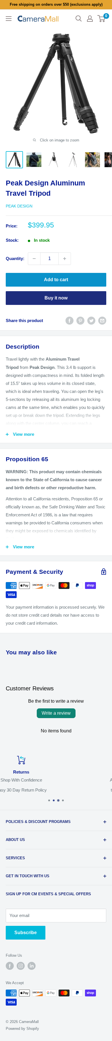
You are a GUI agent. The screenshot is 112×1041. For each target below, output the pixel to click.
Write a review (56, 713)
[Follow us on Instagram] (21, 966)
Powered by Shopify (22, 1028)
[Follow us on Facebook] (10, 966)
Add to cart (56, 279)
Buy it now (56, 297)
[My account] (90, 18)
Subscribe (25, 932)
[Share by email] (102, 320)
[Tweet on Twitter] (91, 320)
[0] (101, 18)
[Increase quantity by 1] (65, 259)
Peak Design (19, 206)
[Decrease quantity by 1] (34, 259)
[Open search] (79, 18)
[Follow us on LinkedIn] (32, 966)
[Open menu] (8, 18)
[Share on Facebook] (69, 320)
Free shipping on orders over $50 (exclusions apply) (56, 4)
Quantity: (15, 258)
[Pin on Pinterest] (80, 320)
